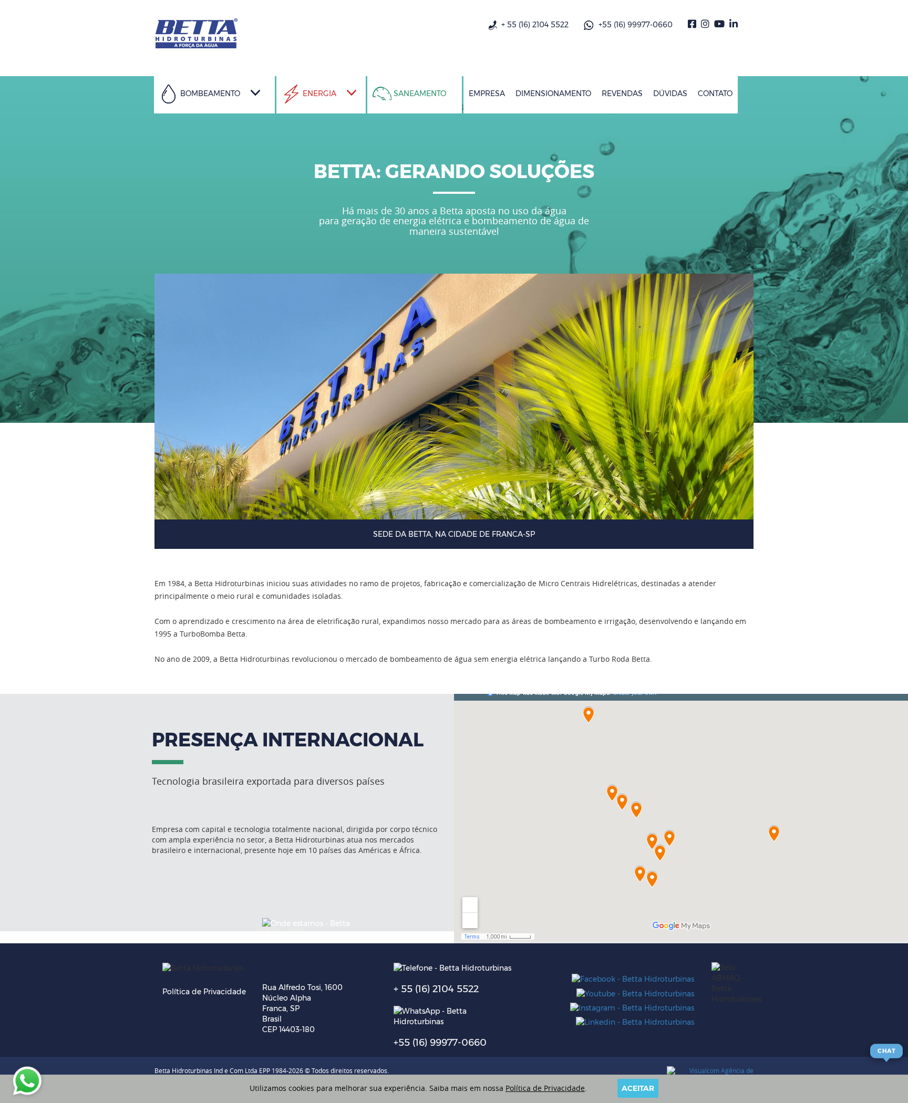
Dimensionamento (553, 93)
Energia (318, 93)
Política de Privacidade (204, 991)
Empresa (487, 93)
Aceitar (638, 1088)
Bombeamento (209, 93)
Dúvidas (670, 93)
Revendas (622, 93)
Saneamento (418, 93)
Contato (715, 93)
